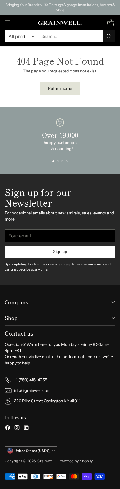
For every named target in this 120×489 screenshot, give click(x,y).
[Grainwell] (60, 23)
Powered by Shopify (76, 461)
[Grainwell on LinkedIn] (26, 428)
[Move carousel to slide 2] (58, 161)
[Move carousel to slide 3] (62, 161)
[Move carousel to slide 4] (67, 161)
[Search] (109, 36)
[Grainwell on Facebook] (7, 428)
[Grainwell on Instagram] (16, 428)
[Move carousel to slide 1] (53, 161)
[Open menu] (8, 23)
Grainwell (45, 461)
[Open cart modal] (111, 23)
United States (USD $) (32, 451)
